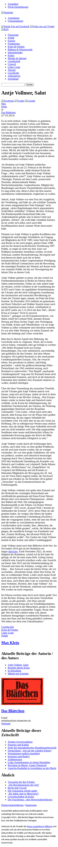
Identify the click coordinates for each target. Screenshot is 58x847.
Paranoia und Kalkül (18, 744)
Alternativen (14, 76)
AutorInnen (13, 18)
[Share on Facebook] (7, 100)
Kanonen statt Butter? (19, 756)
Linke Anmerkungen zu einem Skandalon (29, 762)
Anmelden (13, 4)
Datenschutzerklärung (12, 805)
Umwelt (12, 64)
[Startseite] (7, 12)
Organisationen (15, 21)
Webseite (5, 723)
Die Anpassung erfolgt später (22, 790)
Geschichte (13, 73)
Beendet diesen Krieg (19, 667)
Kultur (11, 55)
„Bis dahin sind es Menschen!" (23, 793)
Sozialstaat (13, 78)
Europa (11, 40)
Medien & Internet (17, 58)
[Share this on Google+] (30, 100)
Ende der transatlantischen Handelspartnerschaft (32, 747)
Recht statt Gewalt (17, 787)
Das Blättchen (8, 112)
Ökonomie (13, 35)
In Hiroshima (14, 670)
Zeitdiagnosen (15, 759)
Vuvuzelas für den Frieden (21, 782)
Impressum (31, 805)
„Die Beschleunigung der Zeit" (23, 785)
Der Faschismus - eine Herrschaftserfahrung (30, 799)
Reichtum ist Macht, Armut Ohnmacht (27, 765)
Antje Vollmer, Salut (18, 664)
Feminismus (14, 43)
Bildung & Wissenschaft (20, 49)
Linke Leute (14, 67)
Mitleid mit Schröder (18, 673)
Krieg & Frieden (16, 46)
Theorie (12, 70)
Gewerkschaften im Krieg (21, 796)
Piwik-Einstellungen (18, 7)
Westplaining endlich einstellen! (24, 753)
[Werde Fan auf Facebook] (15, 26)
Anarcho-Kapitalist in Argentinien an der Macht (32, 768)
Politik (11, 37)
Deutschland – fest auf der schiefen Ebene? (30, 750)
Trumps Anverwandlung (20, 741)
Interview (13, 551)
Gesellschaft (14, 61)
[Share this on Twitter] (19, 100)
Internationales (15, 52)
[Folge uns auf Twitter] (42, 26)
